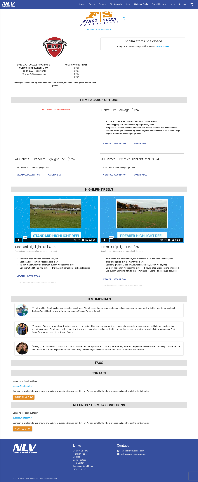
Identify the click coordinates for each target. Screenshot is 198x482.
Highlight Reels (141, 4)
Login (172, 4)
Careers (76, 457)
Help (128, 4)
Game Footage (79, 460)
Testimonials (116, 4)
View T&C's (22, 429)
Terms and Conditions (83, 466)
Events (92, 4)
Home (82, 4)
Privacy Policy (79, 469)
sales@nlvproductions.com (133, 454)
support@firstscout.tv (22, 386)
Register (182, 4)
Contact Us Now (23, 397)
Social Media (159, 4)
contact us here (162, 46)
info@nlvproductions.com (132, 451)
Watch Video (140, 143)
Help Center (78, 463)
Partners (102, 4)
